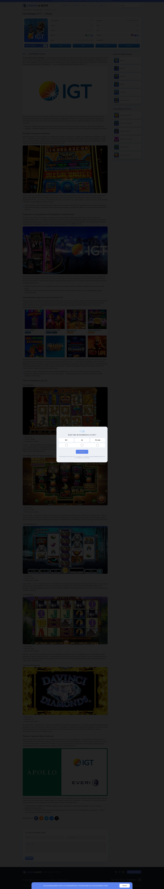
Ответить (82, 451)
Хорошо (124, 885)
